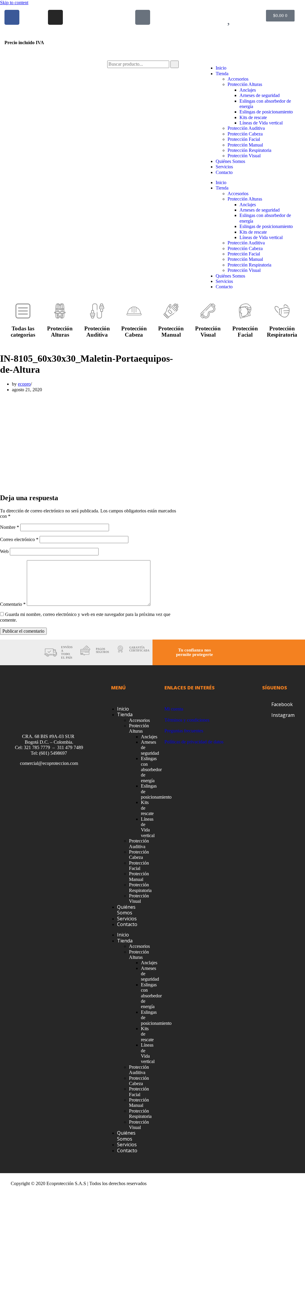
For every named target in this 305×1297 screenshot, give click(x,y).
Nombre (9, 527)
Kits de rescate (253, 117)
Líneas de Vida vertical (261, 122)
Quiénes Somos (230, 161)
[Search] (174, 64)
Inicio (221, 67)
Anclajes (247, 90)
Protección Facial (244, 139)
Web (4, 551)
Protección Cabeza (245, 133)
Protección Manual (245, 144)
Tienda (222, 73)
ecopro (24, 383)
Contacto (224, 172)
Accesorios (238, 78)
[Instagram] (55, 17)
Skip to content (14, 2)
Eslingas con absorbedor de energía (151, 769)
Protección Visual (244, 155)
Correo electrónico (19, 539)
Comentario (13, 604)
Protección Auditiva (246, 128)
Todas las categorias (23, 331)
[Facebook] (11, 17)
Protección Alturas (245, 84)
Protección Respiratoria (249, 150)
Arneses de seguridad (259, 95)
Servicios (224, 166)
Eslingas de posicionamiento (266, 111)
